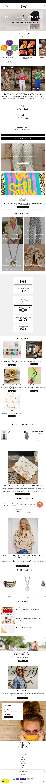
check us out (23, 660)
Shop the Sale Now (23, 565)
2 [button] (24, 30)
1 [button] (21, 30)
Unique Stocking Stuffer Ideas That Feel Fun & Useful (28, 609)
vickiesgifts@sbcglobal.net (24, 752)
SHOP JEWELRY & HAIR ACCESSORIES (12, 269)
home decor (36, 96)
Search (23, 757)
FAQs (23, 765)
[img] (23, 426)
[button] (7, 59)
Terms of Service (23, 761)
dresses (36, 202)
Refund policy (23, 763)
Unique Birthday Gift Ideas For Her (24, 627)
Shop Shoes (28, 269)
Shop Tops (6, 242)
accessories (35, 693)
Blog (23, 767)
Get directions (8, 716)
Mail (4, 6)
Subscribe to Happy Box (22, 494)
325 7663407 (24, 754)
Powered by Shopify (23, 775)
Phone (7, 6)
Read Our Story (23, 697)
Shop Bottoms (29, 242)
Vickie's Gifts (23, 6)
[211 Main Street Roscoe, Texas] (23, 721)
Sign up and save (23, 771)
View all (23, 36)
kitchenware (9, 695)
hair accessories (12, 265)
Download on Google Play (23, 138)
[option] (23, 2)
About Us (23, 759)
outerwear (40, 202)
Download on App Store (23, 134)
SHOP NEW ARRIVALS (23, 206)
